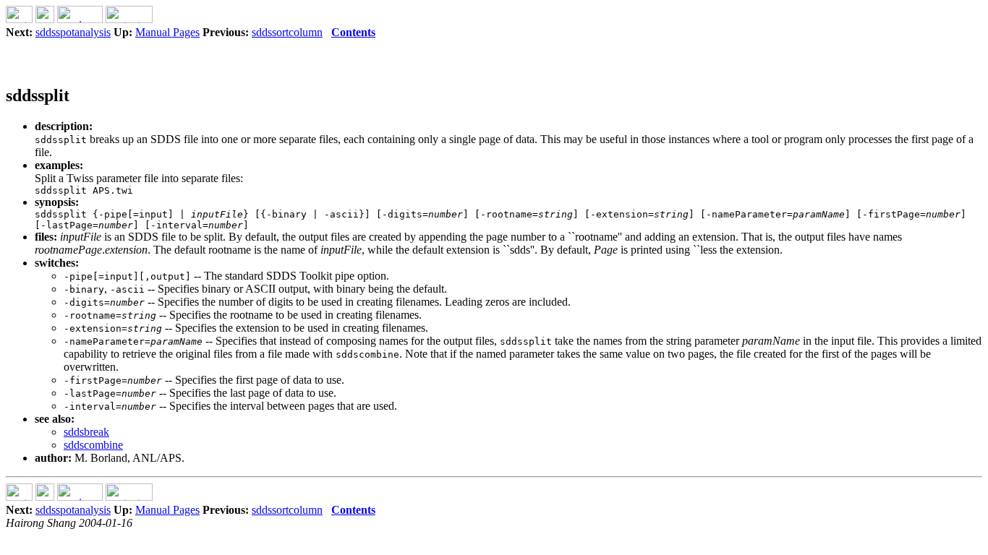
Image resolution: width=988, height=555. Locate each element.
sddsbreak (86, 432)
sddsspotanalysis (73, 32)
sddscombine (93, 445)
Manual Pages (167, 32)
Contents (353, 32)
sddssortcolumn (287, 32)
